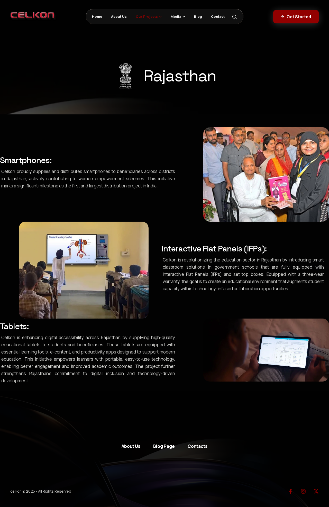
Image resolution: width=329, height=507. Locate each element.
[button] (160, 16)
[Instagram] (303, 491)
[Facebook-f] (290, 491)
